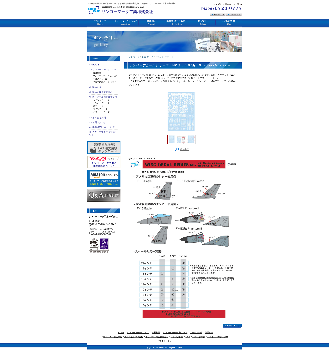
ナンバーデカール (101, 103)
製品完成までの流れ (102, 92)
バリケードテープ (101, 112)
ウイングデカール (101, 100)
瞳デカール (98, 106)
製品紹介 (96, 87)
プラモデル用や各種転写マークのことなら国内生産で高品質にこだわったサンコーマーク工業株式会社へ (131, 3)
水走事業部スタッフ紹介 (104, 82)
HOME (95, 64)
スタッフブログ (100, 132)
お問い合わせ (99, 122)
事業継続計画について (103, 127)
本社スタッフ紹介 (101, 79)
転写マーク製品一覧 (112, 336)
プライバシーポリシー (217, 336)
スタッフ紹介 (196, 332)
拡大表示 (184, 149)
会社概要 (97, 73)
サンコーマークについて (104, 69)
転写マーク (147, 57)
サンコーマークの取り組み (105, 76)
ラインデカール (100, 109)
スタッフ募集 (177, 336)
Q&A (188, 336)
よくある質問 (99, 117)
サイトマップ (165, 341)
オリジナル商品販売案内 (104, 97)
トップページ (132, 57)
